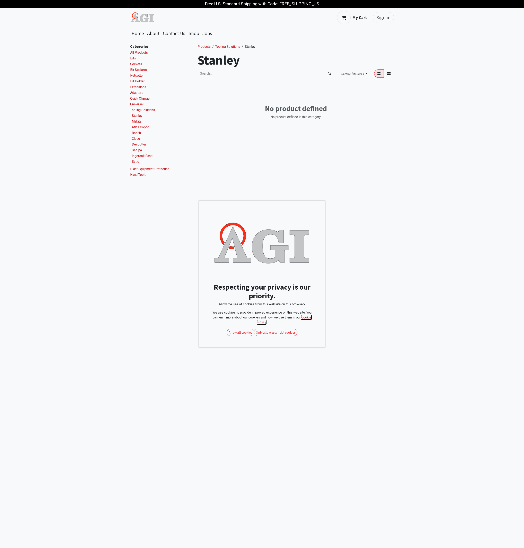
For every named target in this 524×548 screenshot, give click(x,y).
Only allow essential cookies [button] (276, 332)
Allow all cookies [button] (240, 332)
